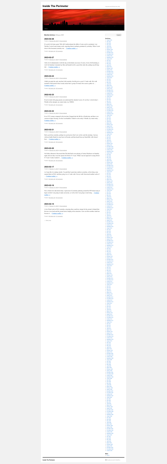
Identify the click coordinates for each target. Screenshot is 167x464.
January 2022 (109, 126)
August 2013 (109, 284)
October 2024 (109, 74)
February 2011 (110, 331)
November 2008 (110, 373)
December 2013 (110, 278)
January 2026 (109, 51)
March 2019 (109, 179)
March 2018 (109, 198)
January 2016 (109, 239)
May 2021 (109, 138)
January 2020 (109, 163)
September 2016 (110, 226)
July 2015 (109, 248)
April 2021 (109, 140)
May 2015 (109, 251)
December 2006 (110, 409)
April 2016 (109, 234)
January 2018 (109, 201)
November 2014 (110, 261)
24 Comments (59, 105)
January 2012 (109, 314)
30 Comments (59, 88)
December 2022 (110, 109)
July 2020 (109, 154)
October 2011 (109, 319)
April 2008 (109, 384)
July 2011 (109, 323)
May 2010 (109, 345)
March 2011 (109, 330)
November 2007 (110, 392)
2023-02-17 (49, 166)
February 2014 (110, 275)
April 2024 (109, 84)
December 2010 (110, 334)
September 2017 (110, 207)
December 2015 (110, 240)
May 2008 (109, 383)
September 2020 (110, 151)
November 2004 (110, 449)
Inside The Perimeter (55, 6)
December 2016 (110, 221)
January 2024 (109, 88)
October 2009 (109, 356)
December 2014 (110, 259)
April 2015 (109, 253)
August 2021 (109, 134)
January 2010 (109, 351)
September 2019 (110, 170)
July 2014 (109, 267)
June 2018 (109, 193)
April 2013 (109, 290)
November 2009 (110, 355)
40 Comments (59, 179)
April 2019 (109, 178)
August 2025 (109, 58)
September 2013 (110, 283)
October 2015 (109, 243)
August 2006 (109, 416)
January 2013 (109, 295)
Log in (108, 455)
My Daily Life (52, 51)
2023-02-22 (49, 111)
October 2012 (109, 300)
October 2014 (109, 262)
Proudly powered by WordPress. (113, 460)
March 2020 (109, 160)
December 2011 (110, 315)
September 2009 (110, 358)
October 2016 (109, 225)
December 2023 (110, 90)
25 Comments (59, 51)
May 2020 (109, 157)
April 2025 (109, 65)
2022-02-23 (49, 94)
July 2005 (109, 436)
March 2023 (109, 104)
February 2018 (110, 199)
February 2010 (110, 350)
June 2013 (109, 287)
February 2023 (110, 105)
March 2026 (109, 47)
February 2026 (110, 49)
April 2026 (109, 46)
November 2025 (110, 54)
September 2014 (110, 264)
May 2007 (109, 402)
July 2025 (109, 60)
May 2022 (109, 120)
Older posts (47, 220)
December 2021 (110, 127)
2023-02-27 (49, 57)
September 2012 (110, 301)
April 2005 (109, 441)
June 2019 (109, 174)
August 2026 (109, 40)
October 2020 (109, 149)
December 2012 (110, 297)
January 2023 (109, 107)
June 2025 (109, 62)
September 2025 (110, 57)
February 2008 (110, 388)
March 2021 (109, 142)
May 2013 (109, 289)
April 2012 (109, 309)
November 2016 (110, 223)
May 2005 (109, 439)
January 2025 (109, 69)
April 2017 (109, 215)
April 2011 (109, 328)
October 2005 (109, 431)
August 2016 (109, 228)
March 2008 (109, 386)
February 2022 (110, 124)
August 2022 (109, 115)
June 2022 (109, 118)
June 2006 (109, 419)
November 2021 (110, 129)
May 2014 (109, 270)
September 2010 (110, 339)
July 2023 (109, 98)
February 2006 (110, 425)
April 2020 (109, 159)
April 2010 (109, 347)
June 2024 (109, 80)
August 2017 (109, 209)
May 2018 (109, 195)
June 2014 (109, 268)
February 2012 (110, 312)
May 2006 (109, 420)
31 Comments (59, 216)
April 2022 (109, 121)
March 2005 (109, 442)
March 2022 (109, 123)
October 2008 (109, 375)
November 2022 (110, 110)
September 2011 (110, 320)
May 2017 (109, 214)
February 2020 (110, 162)
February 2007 (110, 406)
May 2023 (109, 101)
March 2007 (109, 405)
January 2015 (109, 257)
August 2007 (109, 397)
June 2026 (109, 43)
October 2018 (109, 187)
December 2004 (110, 447)
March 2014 (109, 273)
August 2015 (109, 246)
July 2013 (109, 286)
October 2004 (109, 450)
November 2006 (110, 411)
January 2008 (109, 389)
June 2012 (109, 306)
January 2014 (109, 276)
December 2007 (110, 391)
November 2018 (110, 185)
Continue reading (71, 48)
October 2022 (109, 112)
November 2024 (110, 73)
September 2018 (110, 189)
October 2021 (109, 131)
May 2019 (109, 176)
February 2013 (110, 294)
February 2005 (110, 444)
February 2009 (110, 369)
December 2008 (110, 372)
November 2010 (110, 336)
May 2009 (109, 364)
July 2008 (109, 380)
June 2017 (109, 212)
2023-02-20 (49, 148)
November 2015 (110, 242)
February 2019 (110, 181)
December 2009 (110, 353)
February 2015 (110, 256)
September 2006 (110, 414)
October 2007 (109, 394)
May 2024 (109, 82)
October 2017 (109, 206)
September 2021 (110, 132)
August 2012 (109, 303)
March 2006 (109, 424)
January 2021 (109, 145)
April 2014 (109, 272)
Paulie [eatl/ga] (63, 41)
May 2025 (109, 63)
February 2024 (110, 87)
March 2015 (109, 254)
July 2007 (109, 398)
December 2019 (110, 165)
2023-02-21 (49, 129)
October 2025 (109, 55)
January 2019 (109, 182)
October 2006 (109, 413)
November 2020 (110, 148)
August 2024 (109, 77)
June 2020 (109, 156)
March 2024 (109, 85)
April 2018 (109, 196)
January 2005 (109, 446)
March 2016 (109, 236)
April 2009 (109, 366)
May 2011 (109, 326)
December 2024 (110, 71)
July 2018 (109, 192)
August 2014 (109, 265)
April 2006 (109, 422)
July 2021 (109, 135)
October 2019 (109, 168)
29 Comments (59, 160)
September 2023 (110, 94)
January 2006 (109, 427)
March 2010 (109, 348)
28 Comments (59, 123)
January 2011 (109, 333)
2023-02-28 (49, 38)
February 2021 (110, 143)
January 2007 (109, 408)
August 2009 (109, 359)
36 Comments (59, 142)
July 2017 (109, 210)
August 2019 (109, 171)
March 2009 (109, 367)
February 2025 (110, 68)
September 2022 (110, 113)
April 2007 (109, 403)
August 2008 (109, 378)
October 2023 (109, 93)
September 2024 (110, 76)
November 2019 (110, 167)
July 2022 (109, 116)
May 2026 (109, 44)
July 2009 (109, 361)
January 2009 (109, 370)
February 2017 (110, 218)
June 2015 (109, 250)
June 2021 (109, 137)
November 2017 (110, 204)
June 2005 (109, 438)
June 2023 (109, 99)
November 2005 (110, 430)
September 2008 (110, 377)
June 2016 (109, 231)
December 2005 (110, 428)
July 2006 (109, 417)
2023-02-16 (49, 185)
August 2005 (109, 435)
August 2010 (109, 341)
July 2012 (109, 304)
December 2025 (110, 52)
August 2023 (109, 96)
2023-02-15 (49, 203)
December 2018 (110, 184)
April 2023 (109, 102)
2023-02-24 (49, 76)
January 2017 (109, 220)
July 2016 (109, 229)
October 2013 (109, 281)
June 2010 (109, 344)
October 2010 (109, 337)
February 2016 (110, 237)
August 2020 (109, 152)
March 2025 (109, 66)
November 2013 (110, 279)
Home (46, 29)
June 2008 (109, 381)
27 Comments (59, 70)
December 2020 (110, 146)
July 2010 (109, 342)
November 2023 (110, 91)
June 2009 (109, 362)
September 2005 (110, 433)
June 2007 (109, 400)
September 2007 (110, 395)
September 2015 (110, 245)
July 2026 (109, 41)
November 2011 (110, 317)
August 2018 (109, 190)
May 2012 (109, 308)
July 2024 (109, 79)
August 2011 (109, 322)
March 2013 (109, 292)
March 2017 (109, 217)
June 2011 (109, 325)
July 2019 (109, 173)
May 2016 (109, 232)
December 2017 (110, 203)
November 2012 (110, 298)
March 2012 (109, 311)
